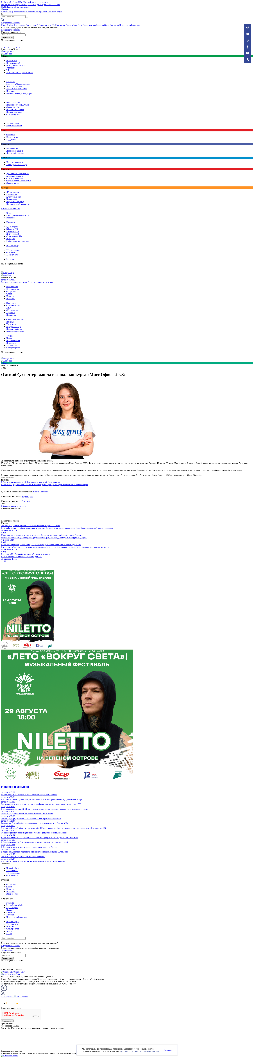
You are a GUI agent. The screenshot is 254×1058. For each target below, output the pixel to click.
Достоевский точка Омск (17, 173)
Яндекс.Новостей (40, 492)
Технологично (12, 123)
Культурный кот (13, 197)
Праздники (11, 315)
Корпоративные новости (17, 215)
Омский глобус (13, 107)
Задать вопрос (7, 950)
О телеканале (12, 875)
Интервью (11, 343)
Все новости (12, 894)
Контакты (114, 25)
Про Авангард (89, 25)
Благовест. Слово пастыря (18, 84)
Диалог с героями (14, 86)
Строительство (13, 305)
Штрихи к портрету (15, 201)
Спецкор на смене (14, 178)
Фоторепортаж (13, 348)
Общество (10, 291)
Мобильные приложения (17, 241)
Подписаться (7, 38)
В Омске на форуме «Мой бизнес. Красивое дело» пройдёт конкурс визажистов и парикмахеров (44, 484)
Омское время (12, 183)
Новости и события (15, 786)
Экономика (11, 303)
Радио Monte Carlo (74, 25)
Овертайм (10, 135)
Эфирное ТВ (12, 229)
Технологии (11, 345)
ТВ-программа (13, 873)
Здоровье (10, 312)
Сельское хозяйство (15, 319)
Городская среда (13, 326)
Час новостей (32, 25)
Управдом (10, 68)
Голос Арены (12, 137)
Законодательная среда (16, 164)
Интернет (10, 238)
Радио (59, 12)
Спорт (9, 294)
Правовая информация (129, 25)
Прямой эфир (7, 12)
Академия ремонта (14, 176)
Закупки (10, 915)
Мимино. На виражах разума (19, 93)
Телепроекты (20, 12)
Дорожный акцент (14, 151)
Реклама (100, 25)
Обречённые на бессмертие (18, 181)
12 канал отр (12, 255)
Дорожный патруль (15, 153)
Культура (10, 296)
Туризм (9, 336)
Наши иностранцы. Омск (17, 105)
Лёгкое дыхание (13, 192)
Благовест (10, 81)
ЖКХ (8, 308)
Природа (10, 322)
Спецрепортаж (13, 114)
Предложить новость (10, 23)
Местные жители (14, 126)
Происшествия (13, 340)
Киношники (11, 194)
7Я (7, 70)
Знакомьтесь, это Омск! (16, 89)
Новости (30, 12)
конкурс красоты (18, 506)
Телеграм (26, 501)
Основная (10, 252)
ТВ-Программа (58, 25)
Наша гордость (13, 102)
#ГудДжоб (10, 139)
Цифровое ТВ (12, 234)
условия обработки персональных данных (140, 1051)
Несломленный (13, 63)
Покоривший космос (15, 65)
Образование (12, 310)
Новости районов (14, 329)
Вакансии (10, 218)
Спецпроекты (40, 12)
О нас (106, 25)
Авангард (51, 12)
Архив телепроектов (10, 208)
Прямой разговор (14, 112)
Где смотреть (12, 227)
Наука (9, 338)
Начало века (11, 199)
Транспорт (11, 324)
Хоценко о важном (14, 162)
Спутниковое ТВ (14, 236)
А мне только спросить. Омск (19, 72)
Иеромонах (11, 91)
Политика (10, 298)
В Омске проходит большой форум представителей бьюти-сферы (30, 482)
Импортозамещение (15, 331)
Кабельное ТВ (12, 231)
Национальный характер (17, 204)
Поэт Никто (11, 61)
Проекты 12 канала (15, 109)
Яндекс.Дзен (27, 496)
